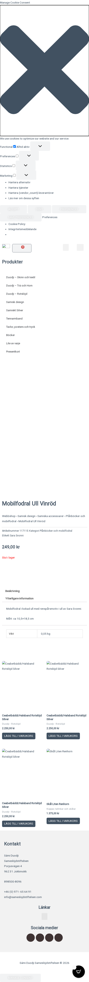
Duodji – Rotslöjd (16, 293)
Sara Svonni (17, 535)
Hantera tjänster (18, 187)
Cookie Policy (16, 224)
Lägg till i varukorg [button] (18, 735)
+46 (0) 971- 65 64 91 (17, 891)
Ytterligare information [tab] (19, 598)
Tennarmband (14, 318)
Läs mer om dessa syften (23, 198)
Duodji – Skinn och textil (20, 277)
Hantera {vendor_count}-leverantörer (31, 192)
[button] (44, 70)
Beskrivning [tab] (12, 591)
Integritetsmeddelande (22, 229)
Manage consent (20, 977)
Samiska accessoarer (50, 516)
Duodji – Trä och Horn (19, 285)
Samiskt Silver (14, 310)
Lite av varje (13, 343)
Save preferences (20, 217)
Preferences (69, 209)
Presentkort (13, 351)
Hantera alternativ (19, 182)
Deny (39, 209)
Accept (13, 209)
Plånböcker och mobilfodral (56, 530)
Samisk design (15, 302)
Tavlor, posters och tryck (20, 326)
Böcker (10, 335)
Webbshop (9, 516)
